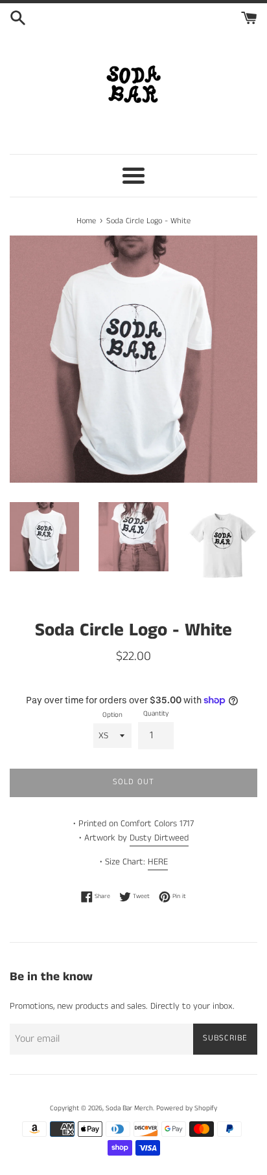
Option (112, 715)
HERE (158, 861)
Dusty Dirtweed (159, 837)
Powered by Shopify (186, 1108)
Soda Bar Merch (129, 1108)
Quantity (155, 713)
